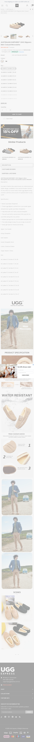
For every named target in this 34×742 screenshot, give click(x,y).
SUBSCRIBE (25, 375)
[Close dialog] (33, 364)
